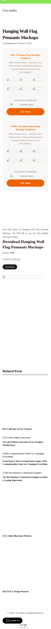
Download (9, 267)
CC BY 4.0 (15, 259)
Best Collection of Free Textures (17, 429)
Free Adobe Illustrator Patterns (17, 536)
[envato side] (23, 316)
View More (25, 112)
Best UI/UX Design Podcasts (16, 591)
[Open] (46, 13)
